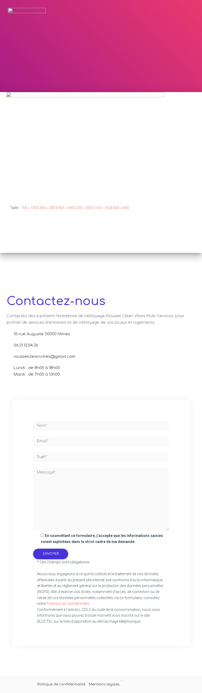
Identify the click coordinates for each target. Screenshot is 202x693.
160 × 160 (102, 208)
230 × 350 (84, 208)
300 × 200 (47, 208)
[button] (185, 26)
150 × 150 (29, 208)
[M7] (85, 144)
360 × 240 (66, 208)
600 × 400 (121, 208)
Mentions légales (104, 684)
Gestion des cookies (144, 684)
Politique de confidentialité (68, 603)
